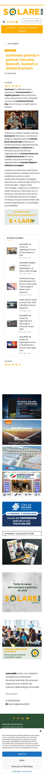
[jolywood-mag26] (21, 395)
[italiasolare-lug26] (21, 503)
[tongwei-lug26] (21, 421)
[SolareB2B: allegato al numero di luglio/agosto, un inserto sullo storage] (12, 268)
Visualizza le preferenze (22, 766)
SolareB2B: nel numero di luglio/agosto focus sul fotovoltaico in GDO (27, 249)
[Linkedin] (13, 22)
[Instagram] (10, 22)
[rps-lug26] (21, 447)
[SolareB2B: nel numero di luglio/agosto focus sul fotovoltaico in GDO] (12, 250)
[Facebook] (7, 22)
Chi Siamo (22, 31)
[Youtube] (17, 22)
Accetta (22, 754)
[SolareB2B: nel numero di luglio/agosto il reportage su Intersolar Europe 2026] (12, 323)
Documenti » (12, 693)
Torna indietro (13, 43)
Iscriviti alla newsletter (28, 28)
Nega (22, 760)
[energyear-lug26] (21, 473)
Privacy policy (27, 771)
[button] (40, 731)
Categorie (11, 28)
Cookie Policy (16, 771)
